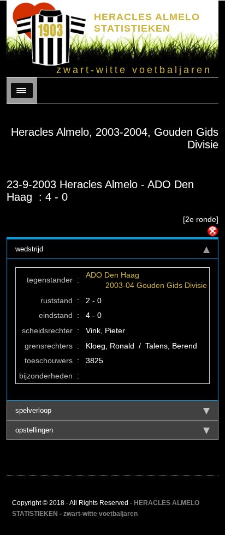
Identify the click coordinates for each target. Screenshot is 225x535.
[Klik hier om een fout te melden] (212, 231)
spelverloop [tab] (33, 410)
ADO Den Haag (112, 274)
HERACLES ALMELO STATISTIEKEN (147, 22)
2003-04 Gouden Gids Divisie (156, 285)
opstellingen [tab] (34, 430)
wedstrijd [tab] (29, 249)
